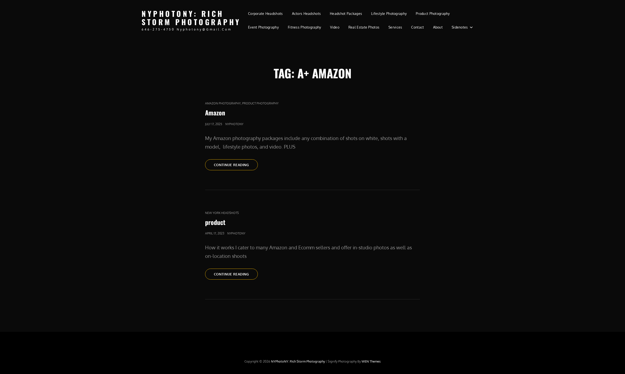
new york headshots (222, 213)
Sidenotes (460, 27)
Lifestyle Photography (389, 13)
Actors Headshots (306, 13)
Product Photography (433, 13)
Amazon (215, 112)
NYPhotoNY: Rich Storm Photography (191, 18)
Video (334, 27)
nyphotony (234, 124)
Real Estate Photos (363, 27)
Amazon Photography (223, 103)
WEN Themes (371, 361)
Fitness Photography (304, 27)
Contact (417, 27)
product (215, 222)
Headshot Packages (346, 13)
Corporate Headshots (265, 13)
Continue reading (236, 164)
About (438, 27)
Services (395, 27)
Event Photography (263, 27)
